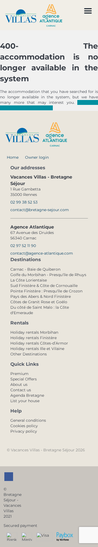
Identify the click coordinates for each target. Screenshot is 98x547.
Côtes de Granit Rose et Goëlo (38, 301)
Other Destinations (28, 354)
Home (13, 157)
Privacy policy (23, 431)
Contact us (20, 389)
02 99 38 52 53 (24, 202)
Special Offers (23, 379)
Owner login (37, 157)
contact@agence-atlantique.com (41, 253)
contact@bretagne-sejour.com (39, 209)
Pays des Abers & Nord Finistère (40, 296)
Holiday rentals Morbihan (34, 332)
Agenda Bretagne (27, 395)
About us (18, 384)
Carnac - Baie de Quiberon (35, 269)
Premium (19, 373)
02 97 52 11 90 (23, 245)
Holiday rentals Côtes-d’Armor (39, 343)
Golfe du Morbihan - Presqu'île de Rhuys (48, 274)
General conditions (28, 420)
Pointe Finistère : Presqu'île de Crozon (46, 291)
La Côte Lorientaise (28, 280)
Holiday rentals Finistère (33, 337)
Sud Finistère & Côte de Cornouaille (44, 285)
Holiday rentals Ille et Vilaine (37, 348)
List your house (24, 400)
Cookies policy (24, 425)
